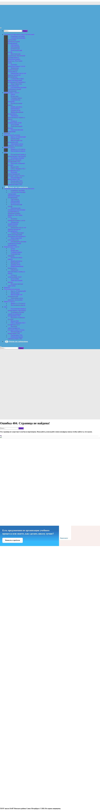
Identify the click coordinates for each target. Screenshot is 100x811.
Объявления (15, 138)
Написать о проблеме (12, 540)
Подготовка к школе (18, 151)
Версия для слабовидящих (18, 187)
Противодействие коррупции (15, 130)
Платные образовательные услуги (16, 65)
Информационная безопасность (15, 113)
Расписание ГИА (17, 181)
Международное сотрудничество (15, 84)
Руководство (15, 48)
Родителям (14, 96)
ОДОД (13, 94)
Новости (7, 133)
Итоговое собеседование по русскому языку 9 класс (16, 173)
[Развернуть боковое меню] (1, 435)
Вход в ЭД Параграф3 (18, 137)
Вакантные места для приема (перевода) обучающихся (17, 75)
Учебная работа (16, 98)
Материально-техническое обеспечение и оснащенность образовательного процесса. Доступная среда (16, 58)
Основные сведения (18, 36)
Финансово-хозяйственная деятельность (13, 69)
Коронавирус (15, 108)
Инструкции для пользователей (15, 141)
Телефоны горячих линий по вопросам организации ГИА (16, 159)
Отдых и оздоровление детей (14, 121)
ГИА (5, 152)
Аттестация (15, 124)
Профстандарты (16, 107)
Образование (15, 47)
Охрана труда (15, 110)
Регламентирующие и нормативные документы (17, 155)
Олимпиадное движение (14, 100)
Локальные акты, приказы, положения (15, 144)
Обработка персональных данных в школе (16, 117)
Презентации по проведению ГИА (15, 178)
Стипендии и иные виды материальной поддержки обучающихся (17, 80)
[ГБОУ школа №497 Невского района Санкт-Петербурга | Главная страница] (25, 24)
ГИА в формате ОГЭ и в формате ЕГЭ (16, 169)
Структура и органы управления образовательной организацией (16, 40)
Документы (15, 45)
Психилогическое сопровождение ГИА (15, 183)
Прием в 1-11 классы (18, 149)
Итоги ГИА (15, 167)
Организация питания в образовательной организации (17, 89)
